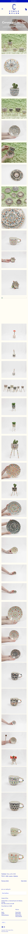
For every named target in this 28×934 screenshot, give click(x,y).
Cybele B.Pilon (10, 930)
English (3, 922)
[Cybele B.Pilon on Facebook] (2, 927)
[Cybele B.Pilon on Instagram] (4, 927)
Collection (15, 876)
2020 (7, 876)
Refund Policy (18, 913)
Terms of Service (18, 916)
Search (2, 912)
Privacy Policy (18, 912)
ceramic (11, 876)
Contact (2, 913)
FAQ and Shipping (5, 915)
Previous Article (5, 881)
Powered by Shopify (4, 931)
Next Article (24, 881)
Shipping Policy (18, 915)
